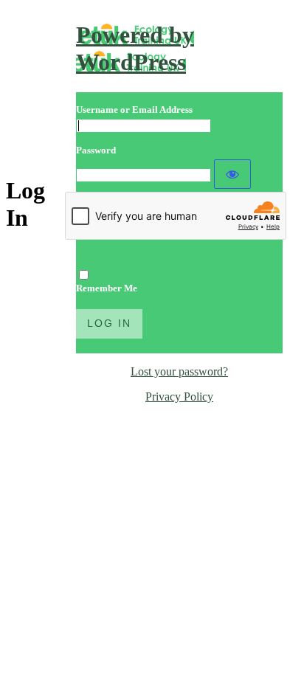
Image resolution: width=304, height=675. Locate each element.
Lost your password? (179, 371)
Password (96, 150)
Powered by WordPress (135, 48)
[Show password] (232, 174)
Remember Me (106, 288)
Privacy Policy (179, 396)
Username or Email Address (134, 109)
